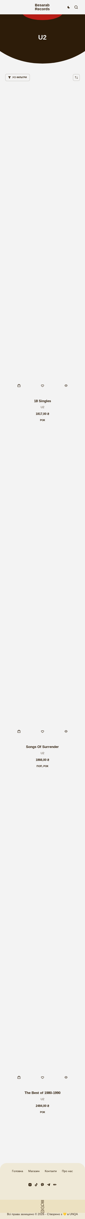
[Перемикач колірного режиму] (68, 7)
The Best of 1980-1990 (42, 1093)
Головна (17, 1171)
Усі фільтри (19, 77)
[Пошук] (76, 7)
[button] (19, 385)
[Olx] (54, 1184)
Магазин (34, 1171)
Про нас (67, 1171)
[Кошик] (42, 1211)
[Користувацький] (42, 1201)
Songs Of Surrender (42, 747)
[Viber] (42, 1184)
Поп (39, 766)
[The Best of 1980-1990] (42, 932)
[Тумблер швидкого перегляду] (66, 385)
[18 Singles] (42, 240)
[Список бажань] (42, 1208)
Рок (42, 420)
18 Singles (42, 401)
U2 (42, 407)
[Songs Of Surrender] (42, 586)
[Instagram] (30, 1184)
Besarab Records (42, 7)
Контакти (51, 1171)
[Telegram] (48, 1184)
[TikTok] (36, 1184)
